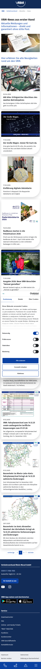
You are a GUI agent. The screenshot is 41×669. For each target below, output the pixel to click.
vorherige (11, 553)
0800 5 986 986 (8, 571)
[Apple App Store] (25, 601)
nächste (31, 553)
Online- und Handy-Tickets (10, 625)
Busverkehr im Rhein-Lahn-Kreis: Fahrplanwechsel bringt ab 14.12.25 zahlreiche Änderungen (19, 476)
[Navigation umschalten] (36, 665)
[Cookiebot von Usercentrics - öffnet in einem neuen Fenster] (30, 294)
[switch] (36, 339)
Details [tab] (20, 299)
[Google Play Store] (9, 601)
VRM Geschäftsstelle (8, 641)
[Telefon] (5, 665)
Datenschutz (24, 655)
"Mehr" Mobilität (7, 629)
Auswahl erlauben (20, 367)
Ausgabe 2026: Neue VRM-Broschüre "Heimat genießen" (19, 282)
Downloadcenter (7, 617)
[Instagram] (9, 587)
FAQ (2, 621)
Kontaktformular (7, 645)
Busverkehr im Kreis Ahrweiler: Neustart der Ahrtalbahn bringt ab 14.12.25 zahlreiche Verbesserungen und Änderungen (19, 530)
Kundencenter (6, 637)
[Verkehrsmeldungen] (25, 665)
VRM (3, 11)
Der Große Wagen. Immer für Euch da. (20, 143)
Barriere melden (6, 658)
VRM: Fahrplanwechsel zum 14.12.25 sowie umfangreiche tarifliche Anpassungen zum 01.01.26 (19, 425)
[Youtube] (4, 587)
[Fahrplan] (15, 665)
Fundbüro (4, 633)
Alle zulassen (20, 360)
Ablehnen (20, 373)
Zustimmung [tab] (7, 299)
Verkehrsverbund (11, 11)
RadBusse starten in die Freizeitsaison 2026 (14, 232)
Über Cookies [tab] (33, 299)
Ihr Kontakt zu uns (9, 581)
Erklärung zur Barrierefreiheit (29, 658)
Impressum (4, 655)
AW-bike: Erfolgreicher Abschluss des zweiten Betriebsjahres (20, 98)
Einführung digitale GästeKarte (17, 188)
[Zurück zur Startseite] (20, 4)
